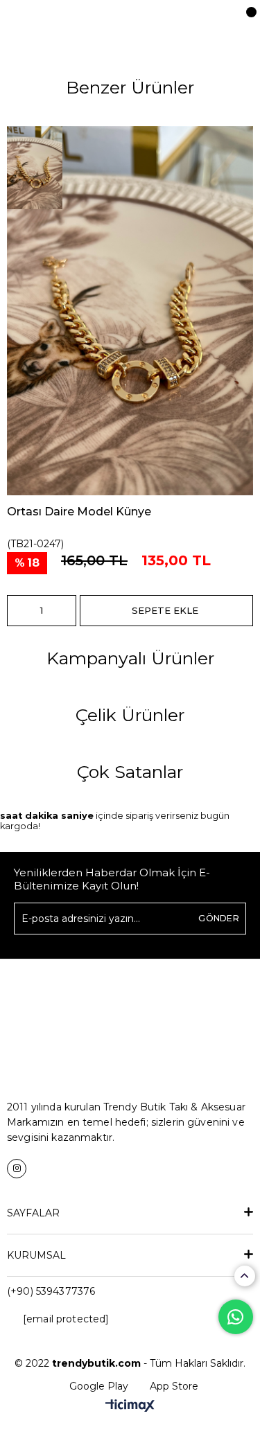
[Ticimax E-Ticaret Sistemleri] (130, 1406)
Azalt (17, 610)
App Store (174, 1386)
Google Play (98, 1386)
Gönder (218, 918)
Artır (65, 610)
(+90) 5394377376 (51, 1291)
